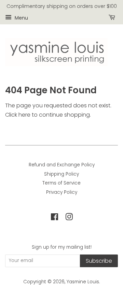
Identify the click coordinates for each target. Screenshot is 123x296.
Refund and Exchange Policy (62, 165)
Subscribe (99, 261)
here (24, 115)
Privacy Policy (61, 192)
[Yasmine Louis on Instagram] (69, 218)
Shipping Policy (61, 174)
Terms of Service (61, 183)
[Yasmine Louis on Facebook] (54, 218)
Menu (20, 17)
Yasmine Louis (83, 282)
